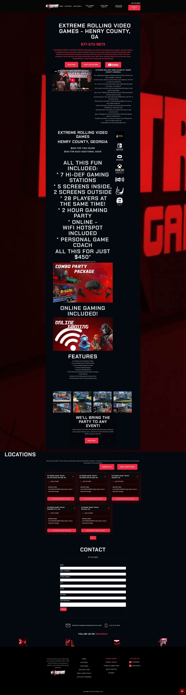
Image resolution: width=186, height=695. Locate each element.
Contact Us (134, 7)
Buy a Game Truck (90, 6)
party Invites (111, 669)
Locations (84, 666)
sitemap (111, 673)
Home (61, 6)
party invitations (91, 65)
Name (62, 565)
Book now (71, 65)
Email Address (65, 571)
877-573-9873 (93, 44)
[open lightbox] (62, 396)
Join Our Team (84, 669)
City (61, 582)
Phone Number (65, 577)
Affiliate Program (118, 6)
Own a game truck (127, 467)
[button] (78, 6)
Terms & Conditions (111, 665)
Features (68, 6)
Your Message (65, 600)
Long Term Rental (104, 6)
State (62, 588)
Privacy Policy (111, 662)
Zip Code (63, 594)
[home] (52, 6)
